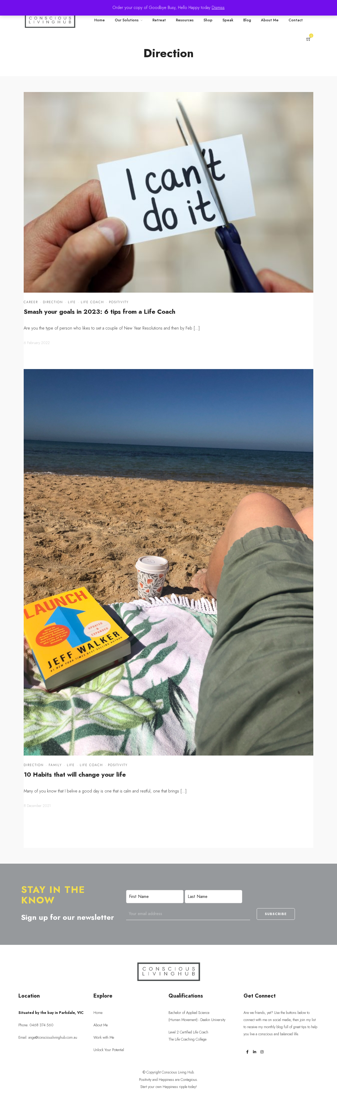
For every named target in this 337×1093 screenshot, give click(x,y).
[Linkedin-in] (254, 1052)
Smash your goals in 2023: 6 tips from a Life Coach (99, 311)
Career (31, 302)
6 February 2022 (37, 342)
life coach (92, 302)
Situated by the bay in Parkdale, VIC (50, 1012)
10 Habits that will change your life (75, 774)
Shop (208, 20)
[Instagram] (262, 1052)
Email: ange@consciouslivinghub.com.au (47, 1037)
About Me (270, 20)
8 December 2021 (37, 805)
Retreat (159, 20)
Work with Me (103, 1037)
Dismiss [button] (218, 8)
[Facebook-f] (247, 1052)
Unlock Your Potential (108, 1049)
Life (72, 302)
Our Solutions (126, 20)
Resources (185, 20)
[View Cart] (308, 39)
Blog (247, 20)
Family (55, 765)
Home (99, 20)
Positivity (119, 302)
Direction (53, 302)
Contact (296, 20)
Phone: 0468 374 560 (35, 1025)
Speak (227, 20)
